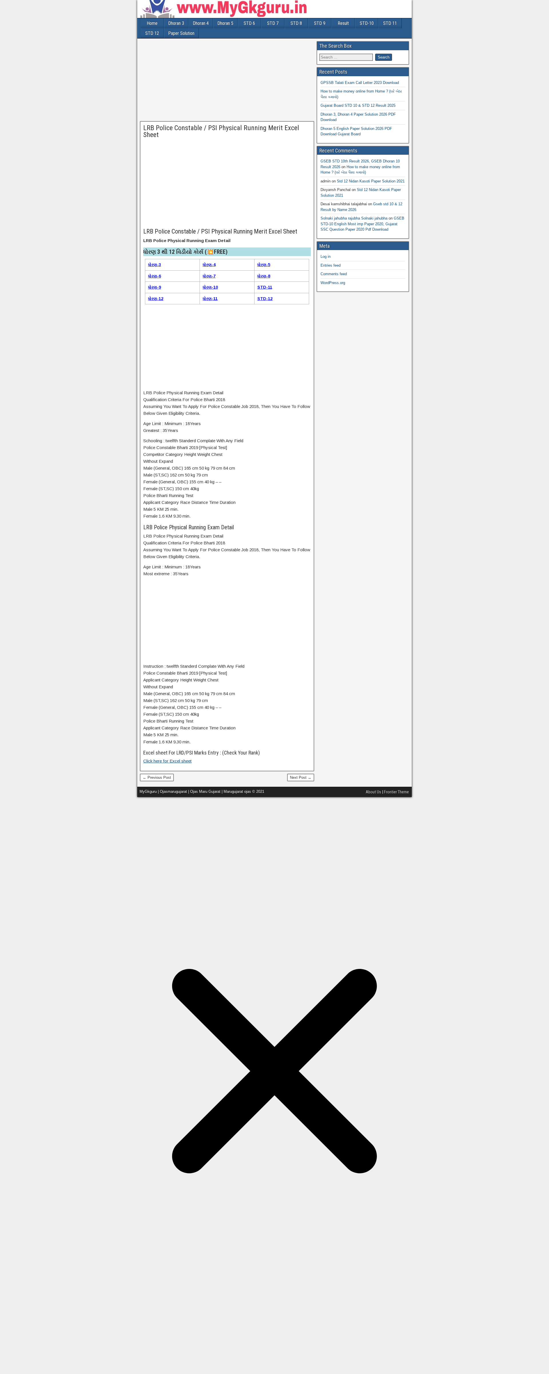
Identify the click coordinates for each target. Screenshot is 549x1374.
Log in (326, 256)
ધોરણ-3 (154, 264)
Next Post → (300, 777)
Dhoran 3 (176, 23)
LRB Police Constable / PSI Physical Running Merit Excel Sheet (221, 131)
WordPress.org (333, 283)
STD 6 (249, 23)
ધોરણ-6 (154, 276)
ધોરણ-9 (154, 287)
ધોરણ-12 (155, 298)
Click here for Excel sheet (167, 761)
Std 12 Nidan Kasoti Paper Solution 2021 (371, 181)
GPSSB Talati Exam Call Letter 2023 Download (360, 83)
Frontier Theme (396, 791)
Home (152, 23)
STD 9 (319, 23)
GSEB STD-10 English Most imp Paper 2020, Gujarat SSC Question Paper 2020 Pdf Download (362, 224)
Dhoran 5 (225, 23)
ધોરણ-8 (263, 276)
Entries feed (331, 265)
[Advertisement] (227, 81)
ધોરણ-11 (210, 298)
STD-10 (367, 23)
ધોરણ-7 (209, 276)
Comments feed (334, 274)
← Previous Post (157, 777)
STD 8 (296, 23)
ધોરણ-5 (263, 264)
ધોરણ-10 (210, 287)
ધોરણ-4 (209, 264)
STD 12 (152, 33)
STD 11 (390, 23)
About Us (373, 791)
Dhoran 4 (201, 23)
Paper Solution (181, 33)
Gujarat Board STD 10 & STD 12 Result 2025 (358, 105)
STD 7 (273, 23)
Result (343, 23)
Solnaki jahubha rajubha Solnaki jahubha (354, 218)
